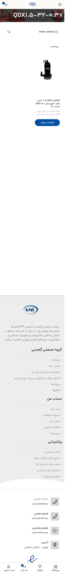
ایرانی (39, 111)
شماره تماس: (41, 499)
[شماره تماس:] (55, 502)
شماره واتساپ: (40, 528)
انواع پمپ (49, 114)
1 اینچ (45, 111)
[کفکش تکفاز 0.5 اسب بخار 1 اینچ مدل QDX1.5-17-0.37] (47, 70)
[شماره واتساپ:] (55, 531)
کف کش (40, 114)
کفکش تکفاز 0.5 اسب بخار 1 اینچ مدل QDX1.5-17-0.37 (48, 103)
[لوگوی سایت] (32, 4)
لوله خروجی (54, 111)
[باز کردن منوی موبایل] (59, 4)
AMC (57, 114)
